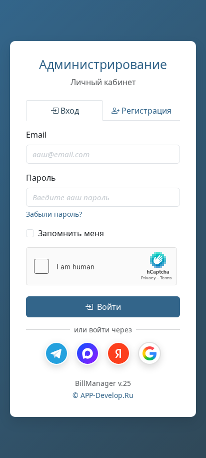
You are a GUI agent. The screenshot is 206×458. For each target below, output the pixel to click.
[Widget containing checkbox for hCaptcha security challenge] (101, 266)
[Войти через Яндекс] (118, 353)
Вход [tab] (69, 110)
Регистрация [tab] (147, 110)
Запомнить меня (71, 233)
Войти (109, 306)
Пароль (41, 177)
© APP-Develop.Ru (103, 395)
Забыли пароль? (54, 214)
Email (36, 134)
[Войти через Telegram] (56, 353)
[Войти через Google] (149, 353)
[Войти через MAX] (87, 353)
